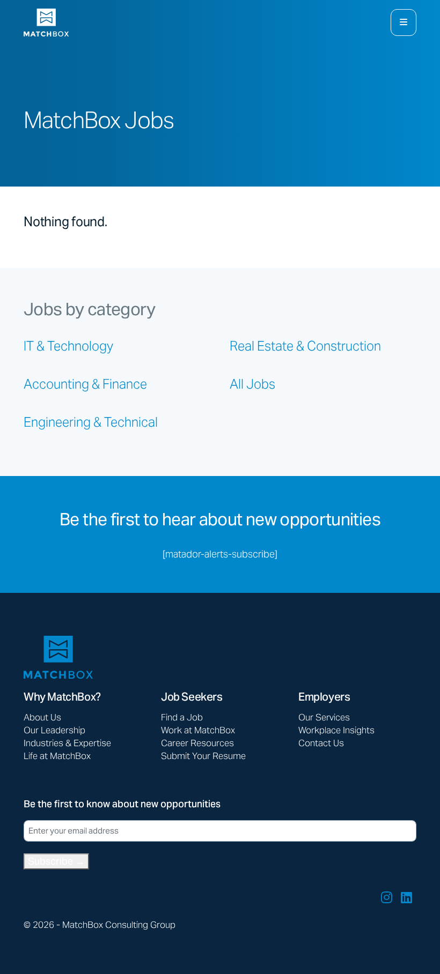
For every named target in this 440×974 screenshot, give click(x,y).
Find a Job (182, 717)
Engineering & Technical (91, 422)
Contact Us (321, 743)
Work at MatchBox (198, 730)
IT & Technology (68, 346)
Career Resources (197, 743)
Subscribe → (56, 861)
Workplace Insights (336, 730)
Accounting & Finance (85, 384)
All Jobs (252, 384)
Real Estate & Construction (305, 346)
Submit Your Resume (203, 756)
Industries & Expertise (67, 743)
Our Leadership (54, 730)
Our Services (324, 717)
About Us (42, 717)
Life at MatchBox (57, 756)
